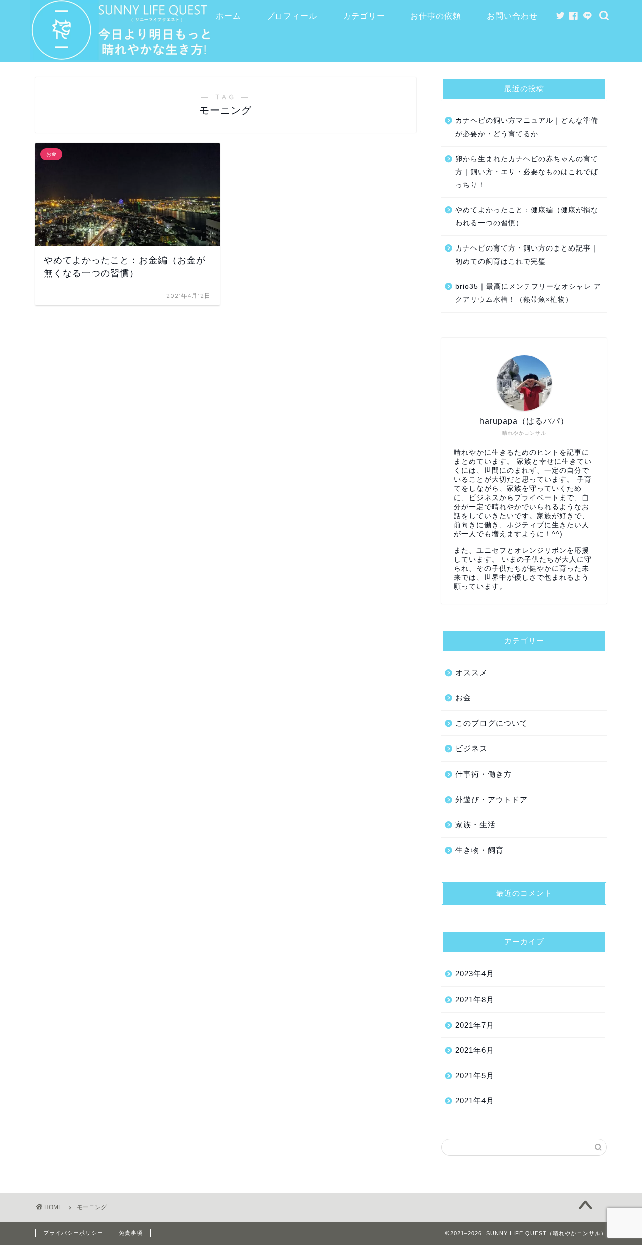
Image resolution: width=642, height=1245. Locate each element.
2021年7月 (474, 1025)
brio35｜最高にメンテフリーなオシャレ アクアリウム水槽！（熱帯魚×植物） (528, 293)
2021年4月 (474, 1100)
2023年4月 (474, 973)
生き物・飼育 (479, 850)
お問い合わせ (512, 16)
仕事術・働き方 (483, 774)
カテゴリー (364, 16)
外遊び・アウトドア (491, 799)
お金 (463, 697)
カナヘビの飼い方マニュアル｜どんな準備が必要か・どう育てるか (526, 127)
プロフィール (291, 16)
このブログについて (491, 723)
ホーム (228, 16)
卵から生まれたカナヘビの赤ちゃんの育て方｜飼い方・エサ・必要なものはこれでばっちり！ (526, 171)
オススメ (471, 672)
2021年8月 (474, 999)
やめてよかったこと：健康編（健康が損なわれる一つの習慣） (526, 216)
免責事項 (131, 1233)
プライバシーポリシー (73, 1233)
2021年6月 (474, 1050)
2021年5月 (474, 1075)
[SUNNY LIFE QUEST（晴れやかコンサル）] (124, 56)
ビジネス (471, 748)
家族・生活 (475, 824)
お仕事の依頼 (435, 16)
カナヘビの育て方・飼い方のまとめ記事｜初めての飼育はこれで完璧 (526, 254)
